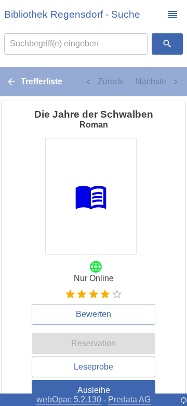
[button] (172, 14)
